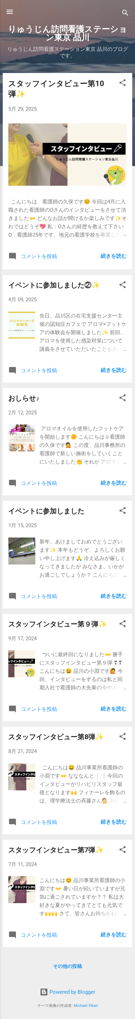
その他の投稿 (67, 966)
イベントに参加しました (46, 511)
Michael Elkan (86, 1005)
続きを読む (114, 256)
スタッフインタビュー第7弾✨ (56, 850)
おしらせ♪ (23, 398)
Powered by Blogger (71, 992)
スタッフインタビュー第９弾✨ (57, 624)
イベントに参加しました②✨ (54, 285)
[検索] (125, 14)
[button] (122, 84)
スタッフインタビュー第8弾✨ (56, 737)
